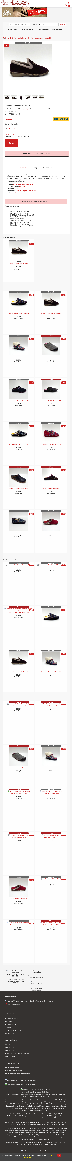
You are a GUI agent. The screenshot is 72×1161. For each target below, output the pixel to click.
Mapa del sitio (9, 1033)
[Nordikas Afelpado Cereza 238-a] (18, 896)
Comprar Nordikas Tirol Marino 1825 (18, 567)
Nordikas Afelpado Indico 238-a (19, 793)
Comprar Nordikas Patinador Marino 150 (19, 313)
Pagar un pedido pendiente (44, 1001)
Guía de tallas (9, 1047)
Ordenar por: (34, 24)
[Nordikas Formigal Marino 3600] (51, 765)
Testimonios (9, 1027)
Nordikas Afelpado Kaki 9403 (19, 837)
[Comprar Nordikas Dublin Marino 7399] (18, 486)
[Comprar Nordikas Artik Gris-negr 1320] (51, 355)
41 (14, 129)
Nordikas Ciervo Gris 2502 (51, 705)
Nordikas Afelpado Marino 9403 (51, 924)
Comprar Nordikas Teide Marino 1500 (18, 444)
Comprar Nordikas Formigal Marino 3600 (18, 357)
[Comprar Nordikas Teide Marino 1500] (18, 442)
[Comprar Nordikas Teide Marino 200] (18, 530)
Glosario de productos (12, 1056)
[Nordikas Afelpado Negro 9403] (51, 791)
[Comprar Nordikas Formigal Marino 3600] (18, 355)
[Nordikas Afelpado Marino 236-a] (18, 704)
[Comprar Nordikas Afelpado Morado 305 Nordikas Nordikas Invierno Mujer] (18, 260)
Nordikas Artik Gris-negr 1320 (18, 767)
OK (59, 1155)
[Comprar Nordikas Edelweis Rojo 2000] (51, 442)
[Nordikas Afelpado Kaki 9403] (18, 835)
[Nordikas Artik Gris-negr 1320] (18, 765)
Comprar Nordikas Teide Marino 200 (19, 532)
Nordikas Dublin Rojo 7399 (51, 837)
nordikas (26, 109)
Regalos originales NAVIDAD (14, 1142)
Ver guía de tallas (10, 134)
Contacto (8, 1044)
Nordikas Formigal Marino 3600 (51, 767)
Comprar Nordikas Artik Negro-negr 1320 (51, 400)
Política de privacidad (12, 1018)
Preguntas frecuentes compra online (16, 1053)
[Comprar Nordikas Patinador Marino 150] (18, 311)
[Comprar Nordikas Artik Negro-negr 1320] (51, 399)
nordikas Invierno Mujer (20, 193)
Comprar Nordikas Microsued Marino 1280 (18, 400)
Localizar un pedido (13, 1004)
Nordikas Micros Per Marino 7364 (18, 924)
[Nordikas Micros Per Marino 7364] (18, 923)
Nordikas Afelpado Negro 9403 (51, 793)
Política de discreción (12, 1024)
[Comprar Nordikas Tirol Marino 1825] (18, 565)
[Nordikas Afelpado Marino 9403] (51, 923)
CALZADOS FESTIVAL (48, 1144)
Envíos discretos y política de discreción (18, 1073)
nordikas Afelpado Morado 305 (23, 184)
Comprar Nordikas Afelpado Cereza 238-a (51, 532)
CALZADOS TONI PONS (32, 1144)
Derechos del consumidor (13, 1070)
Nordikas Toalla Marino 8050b (51, 881)
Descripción (23, 168)
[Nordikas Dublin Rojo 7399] (51, 835)
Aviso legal (8, 1021)
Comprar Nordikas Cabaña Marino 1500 (51, 567)
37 (10, 129)
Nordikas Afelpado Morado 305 (41, 38)
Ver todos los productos (13, 1030)
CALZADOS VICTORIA (50, 1142)
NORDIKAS (9, 38)
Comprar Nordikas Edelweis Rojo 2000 (51, 444)
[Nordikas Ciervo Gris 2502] (51, 704)
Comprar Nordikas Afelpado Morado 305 (19, 263)
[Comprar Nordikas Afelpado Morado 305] (51, 311)
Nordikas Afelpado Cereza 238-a (19, 898)
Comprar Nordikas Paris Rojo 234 (51, 488)
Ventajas (35, 168)
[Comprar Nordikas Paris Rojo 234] (51, 486)
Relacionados (47, 168)
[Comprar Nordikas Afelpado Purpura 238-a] (18, 610)
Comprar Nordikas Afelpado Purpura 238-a (18, 612)
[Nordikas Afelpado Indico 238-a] (19, 791)
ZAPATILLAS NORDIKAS (33, 1142)
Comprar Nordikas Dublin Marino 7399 (18, 488)
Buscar (6, 24)
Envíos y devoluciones (12, 1067)
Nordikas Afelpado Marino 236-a (19, 705)
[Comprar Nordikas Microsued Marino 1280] (18, 399)
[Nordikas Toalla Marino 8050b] (51, 879)
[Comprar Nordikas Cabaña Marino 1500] (51, 565)
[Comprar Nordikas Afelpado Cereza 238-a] (51, 530)
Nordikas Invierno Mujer (22, 38)
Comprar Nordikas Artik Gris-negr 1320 (51, 357)
